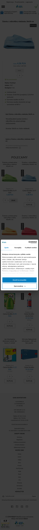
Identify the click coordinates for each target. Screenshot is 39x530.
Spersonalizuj (18, 286)
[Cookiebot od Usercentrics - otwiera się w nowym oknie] (28, 242)
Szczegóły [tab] (17, 247)
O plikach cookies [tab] (31, 247)
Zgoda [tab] (6, 247)
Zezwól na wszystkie (19, 280)
